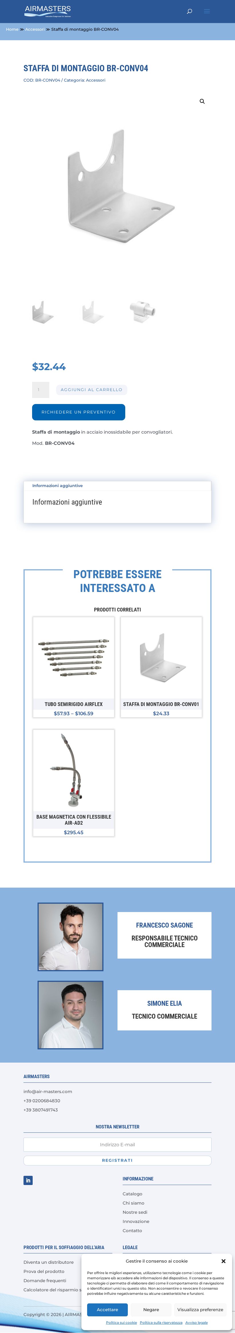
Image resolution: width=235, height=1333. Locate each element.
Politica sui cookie (121, 1322)
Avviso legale (196, 1322)
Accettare (107, 1309)
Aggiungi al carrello (92, 389)
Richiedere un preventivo (79, 412)
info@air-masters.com (47, 1091)
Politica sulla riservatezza (161, 1322)
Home (12, 29)
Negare (151, 1309)
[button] (223, 1261)
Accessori (35, 29)
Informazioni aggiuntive (57, 485)
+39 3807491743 (40, 1110)
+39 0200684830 (41, 1100)
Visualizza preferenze (200, 1309)
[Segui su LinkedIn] (28, 1180)
